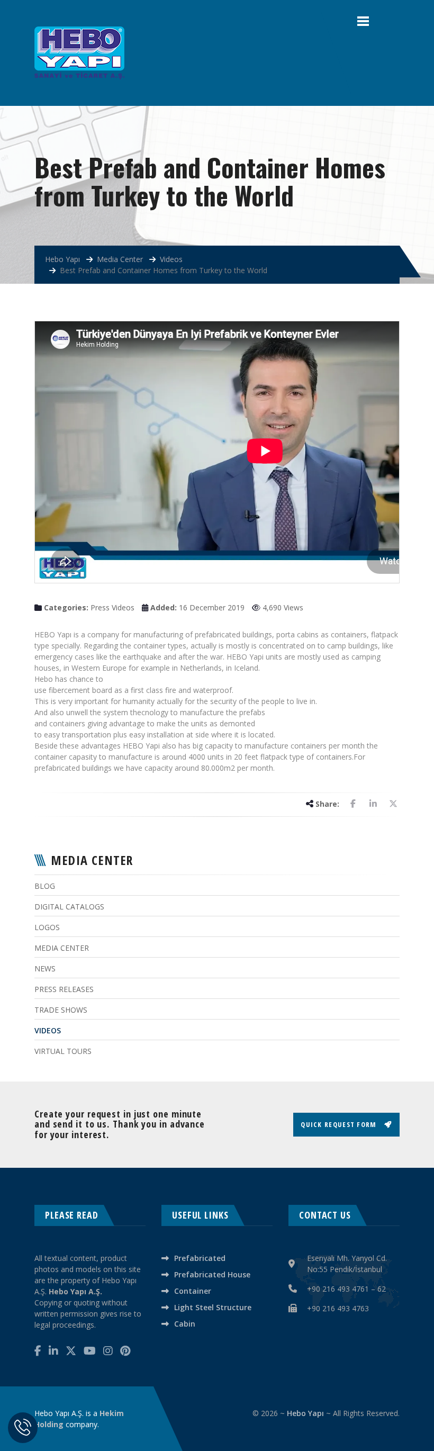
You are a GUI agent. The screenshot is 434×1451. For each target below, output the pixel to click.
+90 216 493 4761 (338, 1289)
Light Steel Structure (212, 1307)
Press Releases (64, 989)
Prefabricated (199, 1258)
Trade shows (60, 1010)
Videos (47, 1030)
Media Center (61, 948)
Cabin (184, 1324)
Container (192, 1291)
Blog (44, 886)
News (45, 968)
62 (381, 1289)
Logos (47, 927)
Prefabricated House (212, 1274)
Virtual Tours (63, 1051)
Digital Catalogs (69, 907)
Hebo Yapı (305, 1413)
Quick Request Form (340, 1124)
